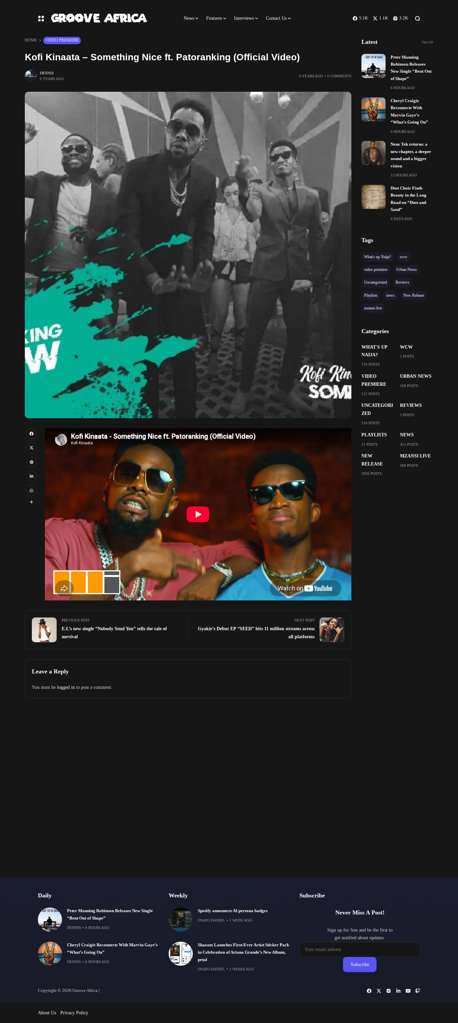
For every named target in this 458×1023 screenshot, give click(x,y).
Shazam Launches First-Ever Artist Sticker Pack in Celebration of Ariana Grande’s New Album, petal (243, 952)
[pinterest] (31, 462)
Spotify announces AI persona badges (233, 910)
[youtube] (408, 991)
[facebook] (31, 433)
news (407, 434)
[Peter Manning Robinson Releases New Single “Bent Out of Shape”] (373, 66)
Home (31, 40)
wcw (406, 347)
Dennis (47, 73)
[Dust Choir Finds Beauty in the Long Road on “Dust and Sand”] (373, 197)
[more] (31, 502)
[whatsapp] (31, 490)
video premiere (62, 40)
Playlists (374, 434)
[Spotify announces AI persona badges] (181, 919)
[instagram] (388, 991)
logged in (66, 687)
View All (427, 42)
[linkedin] (31, 476)
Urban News (416, 376)
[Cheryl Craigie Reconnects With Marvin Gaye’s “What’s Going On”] (373, 109)
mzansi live (415, 455)
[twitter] (31, 447)
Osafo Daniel (211, 920)
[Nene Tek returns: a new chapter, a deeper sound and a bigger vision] (373, 153)
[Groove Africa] (111, 18)
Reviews (411, 405)
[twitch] (417, 991)
